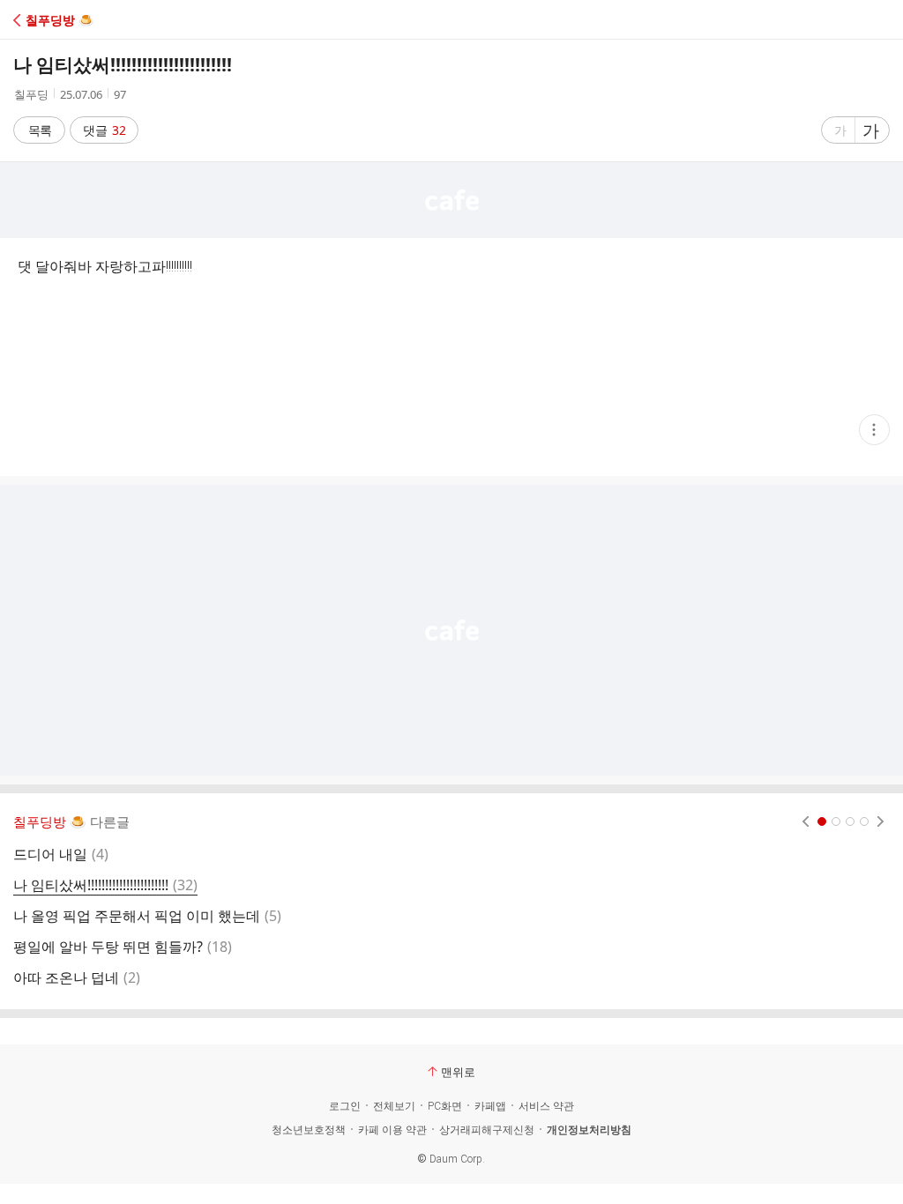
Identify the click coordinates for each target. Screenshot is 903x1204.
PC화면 (445, 1106)
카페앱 (490, 1106)
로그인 (345, 1106)
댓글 (104, 130)
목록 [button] (39, 130)
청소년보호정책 (309, 1130)
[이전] (805, 821)
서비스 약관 (546, 1106)
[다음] (880, 821)
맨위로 (458, 1072)
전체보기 (394, 1106)
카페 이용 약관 (392, 1130)
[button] (90, 20)
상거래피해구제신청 (486, 1130)
